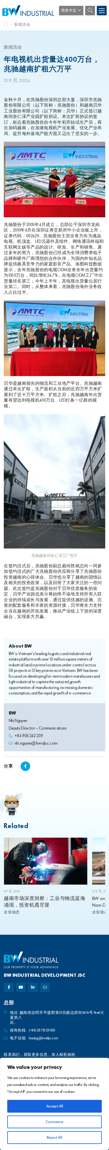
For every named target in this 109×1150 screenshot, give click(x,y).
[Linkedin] (33, 987)
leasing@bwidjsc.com (43, 1038)
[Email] (45, 987)
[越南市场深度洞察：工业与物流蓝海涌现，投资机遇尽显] (45, 861)
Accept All (54, 1106)
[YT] (21, 987)
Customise (54, 1122)
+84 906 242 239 (29, 736)
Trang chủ (6, 25)
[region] (54, 1104)
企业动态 (12, 912)
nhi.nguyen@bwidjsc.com (36, 743)
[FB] (8, 987)
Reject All (54, 1138)
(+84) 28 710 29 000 (42, 1030)
